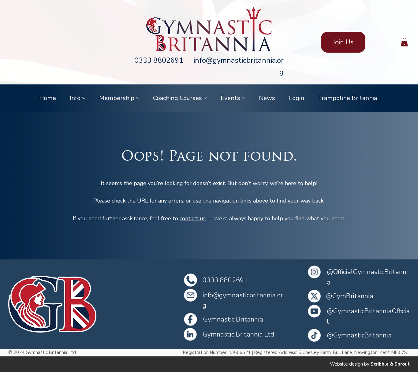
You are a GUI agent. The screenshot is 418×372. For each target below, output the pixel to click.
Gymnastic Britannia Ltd (238, 334)
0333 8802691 (158, 60)
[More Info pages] (83, 98)
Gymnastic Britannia (233, 319)
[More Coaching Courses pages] (205, 98)
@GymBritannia (349, 296)
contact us (193, 218)
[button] (404, 42)
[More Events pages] (243, 98)
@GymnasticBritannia (359, 335)
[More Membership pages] (137, 98)
